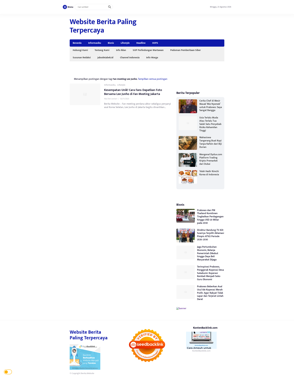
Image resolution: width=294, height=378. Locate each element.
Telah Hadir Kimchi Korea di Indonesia (209, 173)
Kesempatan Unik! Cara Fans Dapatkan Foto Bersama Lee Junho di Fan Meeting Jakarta (133, 92)
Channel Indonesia (129, 57)
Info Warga (152, 57)
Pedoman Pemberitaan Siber (185, 50)
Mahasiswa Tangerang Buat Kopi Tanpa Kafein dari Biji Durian (210, 142)
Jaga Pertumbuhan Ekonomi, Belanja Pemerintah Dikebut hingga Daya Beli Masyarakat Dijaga (207, 253)
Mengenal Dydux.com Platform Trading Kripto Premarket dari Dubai (210, 159)
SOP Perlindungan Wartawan (148, 50)
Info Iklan (121, 50)
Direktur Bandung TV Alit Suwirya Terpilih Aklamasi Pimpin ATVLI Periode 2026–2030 (210, 235)
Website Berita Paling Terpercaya (103, 26)
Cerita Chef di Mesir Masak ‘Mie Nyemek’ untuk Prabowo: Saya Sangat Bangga (210, 105)
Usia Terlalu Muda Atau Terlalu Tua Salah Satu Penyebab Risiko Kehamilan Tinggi (210, 124)
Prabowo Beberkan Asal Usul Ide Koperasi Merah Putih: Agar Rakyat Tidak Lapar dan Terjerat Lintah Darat (210, 292)
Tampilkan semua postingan (152, 79)
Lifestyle (125, 43)
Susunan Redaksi (82, 57)
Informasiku (94, 43)
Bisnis (111, 43)
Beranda (77, 43)
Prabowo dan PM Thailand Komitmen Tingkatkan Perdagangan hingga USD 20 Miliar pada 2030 (210, 216)
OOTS (155, 43)
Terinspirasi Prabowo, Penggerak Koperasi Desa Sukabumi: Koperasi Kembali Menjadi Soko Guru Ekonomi (210, 273)
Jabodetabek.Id (105, 57)
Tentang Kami (102, 50)
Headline (140, 43)
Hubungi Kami (80, 50)
